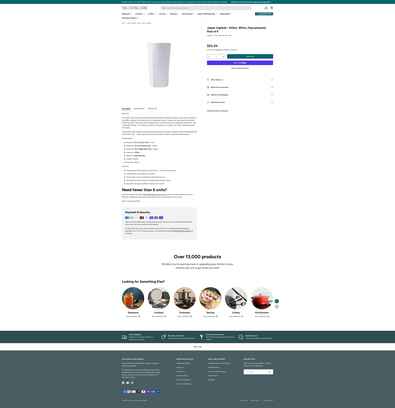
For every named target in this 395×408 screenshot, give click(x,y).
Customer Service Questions (219, 363)
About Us (180, 367)
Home (123, 23)
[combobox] (205, 8)
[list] (159, 63)
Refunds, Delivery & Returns (217, 111)
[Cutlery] (236, 298)
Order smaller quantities (131, 201)
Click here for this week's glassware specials (250, 2)
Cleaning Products (129, 18)
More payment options (240, 68)
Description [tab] (126, 108)
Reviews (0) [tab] (152, 108)
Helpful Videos (213, 367)
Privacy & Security (184, 380)
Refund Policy (243, 400)
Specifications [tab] (139, 108)
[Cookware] (185, 298)
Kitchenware (187, 14)
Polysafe (210, 35)
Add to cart (250, 56)
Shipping (219, 50)
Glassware (126, 14)
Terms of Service (255, 400)
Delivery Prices (182, 376)
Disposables (225, 14)
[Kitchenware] (262, 298)
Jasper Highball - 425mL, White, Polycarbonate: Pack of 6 (139, 23)
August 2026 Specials (206, 14)
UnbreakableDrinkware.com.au (154, 194)
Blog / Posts (212, 376)
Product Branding (183, 363)
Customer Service (268, 400)
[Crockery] (159, 298)
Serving (162, 14)
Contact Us (181, 371)
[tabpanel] (159, 157)
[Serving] (210, 298)
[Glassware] (133, 298)
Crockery (139, 14)
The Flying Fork (130, 400)
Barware (173, 14)
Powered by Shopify (141, 400)
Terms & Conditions (184, 384)
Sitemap (211, 380)
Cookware (184, 312)
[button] (272, 8)
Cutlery (151, 14)
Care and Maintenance (217, 371)
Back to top (198, 347)
